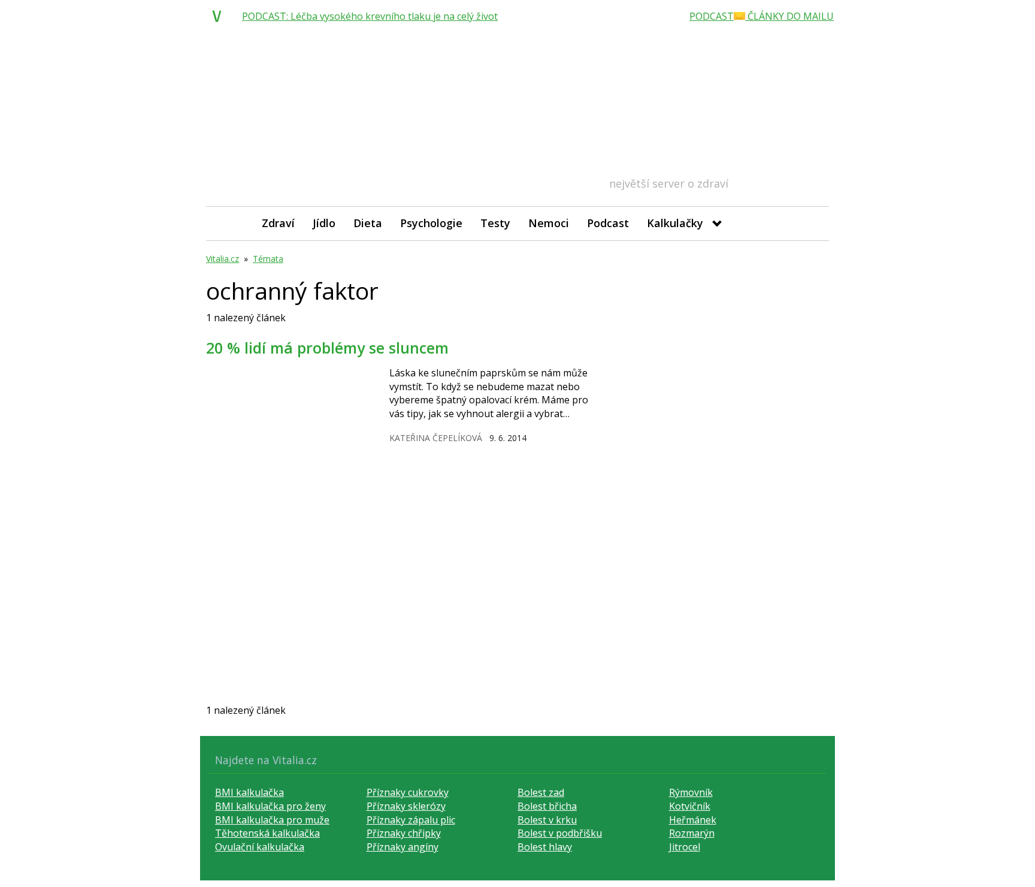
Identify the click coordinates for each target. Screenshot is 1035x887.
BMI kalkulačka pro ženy (270, 806)
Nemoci (548, 223)
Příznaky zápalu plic (411, 819)
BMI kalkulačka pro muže (272, 819)
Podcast (608, 223)
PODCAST (711, 16)
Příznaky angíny (402, 846)
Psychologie (431, 223)
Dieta (367, 223)
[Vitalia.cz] (220, 16)
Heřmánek (692, 819)
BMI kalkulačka (249, 792)
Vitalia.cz (222, 258)
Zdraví (278, 223)
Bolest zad (541, 792)
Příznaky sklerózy (406, 806)
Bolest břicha (547, 806)
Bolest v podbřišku (560, 833)
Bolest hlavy (545, 846)
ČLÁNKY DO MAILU (789, 16)
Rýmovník (691, 792)
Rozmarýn (692, 833)
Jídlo (324, 223)
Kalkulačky (675, 223)
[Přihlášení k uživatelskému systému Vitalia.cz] (811, 223)
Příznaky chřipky (404, 833)
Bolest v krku (547, 819)
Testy (495, 223)
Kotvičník (689, 806)
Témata (268, 258)
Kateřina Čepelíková (435, 438)
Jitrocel (684, 846)
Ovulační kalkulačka (259, 846)
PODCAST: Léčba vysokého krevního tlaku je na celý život (370, 16)
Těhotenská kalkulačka (267, 833)
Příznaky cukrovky (408, 792)
